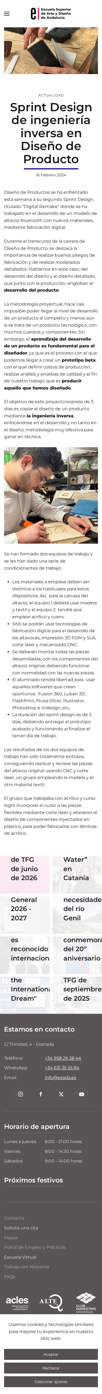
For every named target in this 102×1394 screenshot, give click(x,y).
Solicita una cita (21, 1228)
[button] (7, 13)
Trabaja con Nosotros (26, 1266)
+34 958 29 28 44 (63, 1058)
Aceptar (51, 1354)
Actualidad (51, 95)
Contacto (14, 1218)
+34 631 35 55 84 (62, 1067)
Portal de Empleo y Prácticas (35, 1247)
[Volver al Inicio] (51, 13)
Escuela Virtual (20, 1257)
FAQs (9, 1276)
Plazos (11, 1237)
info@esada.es (60, 1077)
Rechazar (51, 1368)
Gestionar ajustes (51, 1381)
